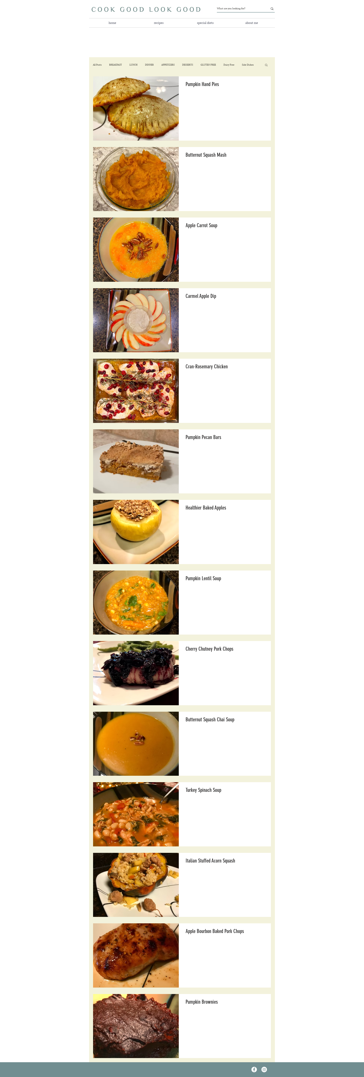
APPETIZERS (168, 65)
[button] (205, 22)
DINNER (149, 65)
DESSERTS (187, 65)
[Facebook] (254, 1069)
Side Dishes (248, 65)
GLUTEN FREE (208, 65)
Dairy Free (229, 65)
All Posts (97, 65)
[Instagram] (264, 1069)
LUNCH (133, 65)
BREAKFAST (115, 65)
